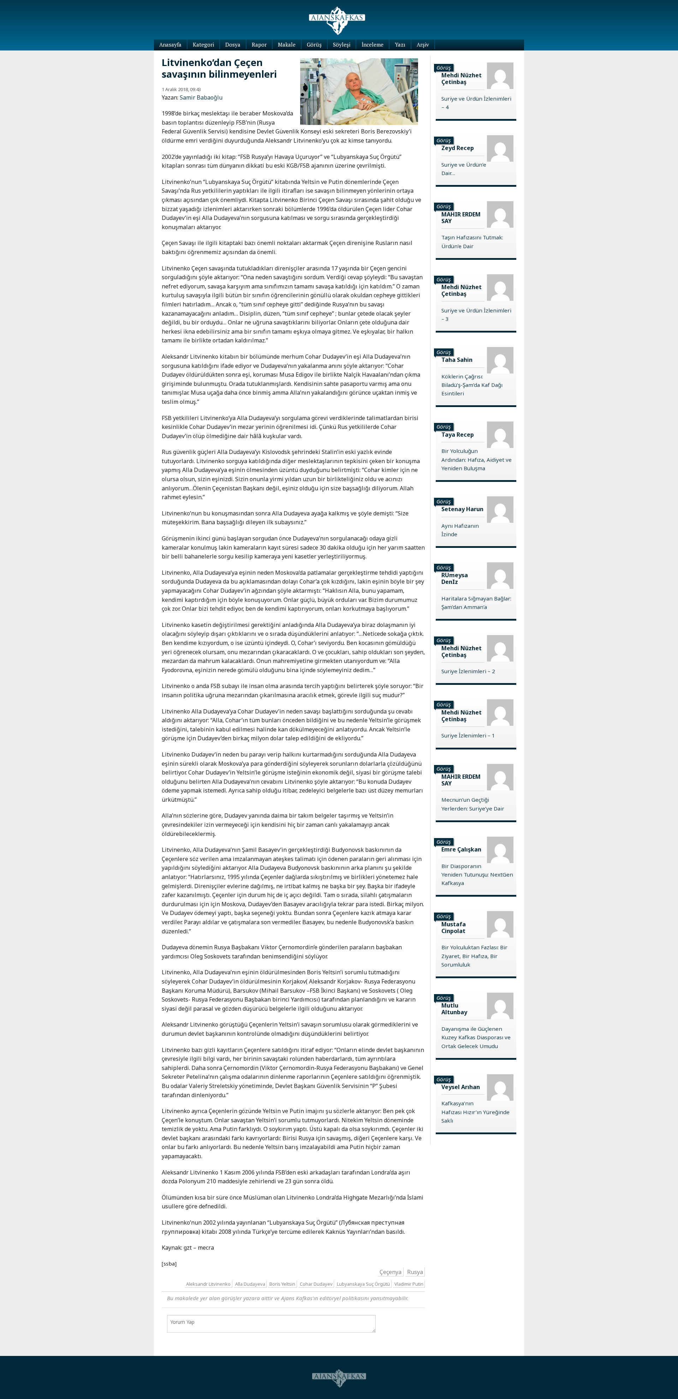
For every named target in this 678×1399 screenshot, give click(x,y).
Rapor (259, 44)
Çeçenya (391, 1272)
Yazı (400, 44)
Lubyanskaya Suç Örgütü (363, 1284)
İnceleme (372, 44)
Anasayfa (170, 44)
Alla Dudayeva (250, 1284)
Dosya (232, 44)
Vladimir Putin (408, 1284)
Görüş (314, 44)
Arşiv (423, 44)
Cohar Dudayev (316, 1284)
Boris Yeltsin (282, 1284)
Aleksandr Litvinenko (208, 1284)
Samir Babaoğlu (201, 97)
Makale (287, 44)
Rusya (415, 1272)
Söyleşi (341, 44)
